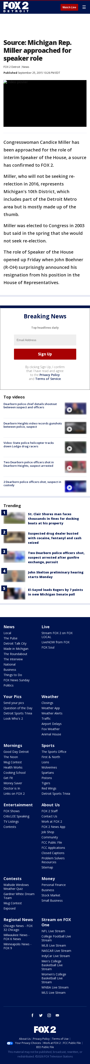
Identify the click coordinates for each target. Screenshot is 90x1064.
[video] (76, 408)
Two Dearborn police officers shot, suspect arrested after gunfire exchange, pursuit (56, 557)
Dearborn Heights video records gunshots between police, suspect (32, 425)
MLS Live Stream (54, 992)
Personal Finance (54, 885)
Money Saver (12, 783)
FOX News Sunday (16, 680)
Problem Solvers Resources (53, 860)
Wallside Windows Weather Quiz (16, 887)
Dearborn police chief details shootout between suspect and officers (30, 405)
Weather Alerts (52, 713)
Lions (45, 762)
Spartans (48, 773)
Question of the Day (17, 708)
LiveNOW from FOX (55, 642)
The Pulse (10, 638)
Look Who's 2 (13, 718)
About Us (51, 804)
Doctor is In (11, 788)
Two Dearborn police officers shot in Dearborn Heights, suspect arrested (28, 464)
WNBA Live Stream (55, 987)
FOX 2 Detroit (11, 67)
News (25, 67)
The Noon (10, 757)
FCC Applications (53, 848)
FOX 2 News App (53, 827)
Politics (8, 685)
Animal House (51, 734)
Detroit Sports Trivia (17, 713)
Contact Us (49, 816)
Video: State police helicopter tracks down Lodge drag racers (28, 444)
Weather (50, 696)
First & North (51, 757)
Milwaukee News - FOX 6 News (16, 937)
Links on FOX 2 (14, 793)
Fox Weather (51, 729)
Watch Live (69, 7)
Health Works (12, 767)
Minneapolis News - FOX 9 (17, 946)
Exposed (9, 908)
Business (9, 670)
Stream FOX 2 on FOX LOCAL (57, 635)
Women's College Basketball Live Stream (54, 978)
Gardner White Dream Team (19, 896)
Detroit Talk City (14, 643)
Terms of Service (48, 379)
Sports (48, 745)
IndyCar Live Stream (56, 956)
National (9, 664)
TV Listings (11, 821)
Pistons (47, 778)
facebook (32, 1015)
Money (48, 878)
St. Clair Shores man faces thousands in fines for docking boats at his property (53, 518)
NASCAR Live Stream (56, 951)
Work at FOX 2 (52, 821)
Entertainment (18, 804)
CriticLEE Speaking (16, 816)
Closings (47, 703)
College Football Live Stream (56, 938)
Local (7, 633)
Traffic (46, 718)
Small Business (52, 900)
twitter (40, 1015)
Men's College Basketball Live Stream (52, 965)
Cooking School (14, 773)
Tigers (46, 783)
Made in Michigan (15, 649)
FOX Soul (48, 647)
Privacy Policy (50, 375)
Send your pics (13, 703)
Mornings (12, 745)
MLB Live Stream (54, 945)
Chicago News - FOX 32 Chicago (18, 928)
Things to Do (12, 675)
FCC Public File (52, 842)
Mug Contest (12, 762)
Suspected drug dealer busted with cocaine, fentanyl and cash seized (54, 538)
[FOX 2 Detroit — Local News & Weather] (16, 7)
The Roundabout (15, 654)
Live (46, 626)
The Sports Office (54, 752)
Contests (9, 827)
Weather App (51, 708)
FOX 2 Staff (49, 811)
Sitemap (47, 867)
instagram (49, 1015)
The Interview (13, 659)
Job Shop (48, 832)
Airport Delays (52, 724)
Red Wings (49, 788)
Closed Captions (53, 853)
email (57, 1015)
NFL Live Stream (53, 931)
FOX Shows (11, 811)
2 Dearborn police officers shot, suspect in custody (32, 483)
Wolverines (49, 767)
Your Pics (12, 696)
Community (50, 837)
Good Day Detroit (16, 752)
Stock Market (51, 895)
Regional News (18, 919)
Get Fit (8, 778)
